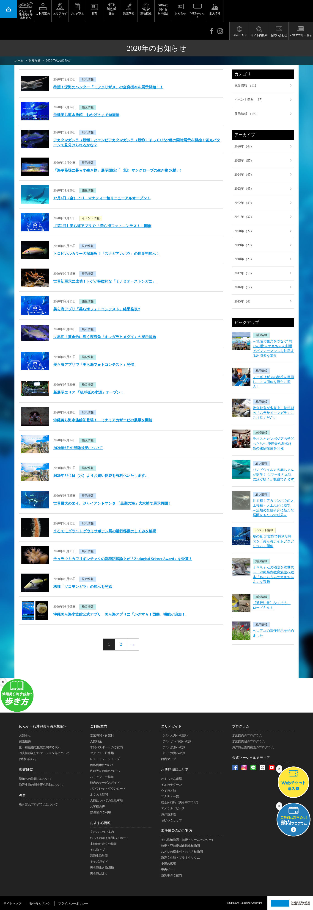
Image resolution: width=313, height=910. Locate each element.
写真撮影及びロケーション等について (44, 753)
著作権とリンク (39, 903)
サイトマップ (12, 903)
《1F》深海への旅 (173, 753)
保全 (111, 13)
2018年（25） (244, 259)
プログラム (77, 13)
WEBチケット (197, 15)
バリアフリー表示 (301, 35)
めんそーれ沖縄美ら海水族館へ (26, 14)
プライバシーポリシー (73, 903)
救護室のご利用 (100, 812)
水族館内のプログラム (247, 735)
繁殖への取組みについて (35, 778)
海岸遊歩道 (168, 814)
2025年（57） (244, 160)
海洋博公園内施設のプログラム (253, 747)
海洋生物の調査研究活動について (41, 784)
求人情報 (214, 13)
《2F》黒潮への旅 (173, 747)
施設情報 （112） (246, 85)
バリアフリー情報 (102, 777)
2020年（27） (244, 231)
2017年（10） (244, 273)
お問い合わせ (279, 35)
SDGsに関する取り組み (163, 9)
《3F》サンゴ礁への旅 (176, 741)
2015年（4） (243, 301)
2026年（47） (244, 146)
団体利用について (102, 765)
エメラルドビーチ (173, 808)
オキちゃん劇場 (171, 778)
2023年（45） (244, 188)
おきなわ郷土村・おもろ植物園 (182, 851)
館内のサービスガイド (105, 782)
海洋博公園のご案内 (176, 830)
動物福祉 (145, 13)
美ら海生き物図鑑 (102, 867)
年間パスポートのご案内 (106, 747)
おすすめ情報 (100, 823)
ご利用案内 (43, 13)
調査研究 (128, 13)
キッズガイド (99, 861)
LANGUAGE (239, 35)
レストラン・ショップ (105, 759)
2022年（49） (244, 203)
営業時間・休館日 (102, 735)
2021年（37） (244, 217)
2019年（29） (244, 245)
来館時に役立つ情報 (103, 844)
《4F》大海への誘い (174, 735)
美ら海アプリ (99, 850)
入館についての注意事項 (106, 800)
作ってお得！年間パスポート (109, 838)
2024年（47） (244, 174)
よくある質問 (99, 794)
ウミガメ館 (168, 790)
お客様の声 (97, 806)
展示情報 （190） (246, 114)
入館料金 (96, 741)
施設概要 (25, 741)
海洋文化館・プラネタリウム (180, 857)
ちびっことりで (171, 820)
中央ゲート (168, 869)
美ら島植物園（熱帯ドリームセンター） (188, 839)
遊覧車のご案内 (171, 875)
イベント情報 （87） (249, 99)
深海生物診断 (99, 855)
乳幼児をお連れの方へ (105, 771)
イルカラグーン (171, 784)
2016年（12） (244, 287)
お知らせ (180, 13)
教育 (94, 13)
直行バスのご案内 (102, 832)
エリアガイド (60, 15)
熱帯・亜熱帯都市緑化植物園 (180, 845)
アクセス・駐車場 (102, 753)
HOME (8, 9)
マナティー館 (170, 796)
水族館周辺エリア (175, 769)
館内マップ (168, 759)
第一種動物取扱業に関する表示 (40, 747)
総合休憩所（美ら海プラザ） (180, 802)
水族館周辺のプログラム (248, 741)
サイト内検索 (259, 35)
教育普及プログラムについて (38, 804)
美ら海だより (99, 873)
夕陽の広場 (168, 863)
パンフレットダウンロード (108, 788)
